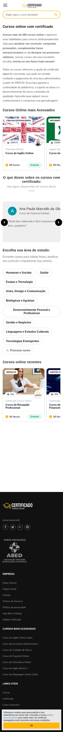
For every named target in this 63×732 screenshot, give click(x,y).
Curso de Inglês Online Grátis (18, 637)
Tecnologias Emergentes (22, 341)
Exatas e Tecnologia (19, 281)
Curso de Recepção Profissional (17, 406)
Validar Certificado (12, 619)
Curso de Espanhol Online (16, 656)
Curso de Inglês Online (19, 153)
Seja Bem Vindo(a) (12, 613)
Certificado (8, 698)
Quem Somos (10, 583)
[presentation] (4, 222)
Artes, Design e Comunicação (26, 291)
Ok (31, 725)
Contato (6, 595)
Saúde (44, 272)
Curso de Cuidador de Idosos (17, 650)
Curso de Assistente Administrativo (20, 644)
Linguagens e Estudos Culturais (27, 331)
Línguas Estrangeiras (18, 120)
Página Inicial (9, 589)
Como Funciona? (11, 705)
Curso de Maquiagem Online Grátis (20, 674)
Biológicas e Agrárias (20, 300)
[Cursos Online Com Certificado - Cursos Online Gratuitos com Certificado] (32, 7)
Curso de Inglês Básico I (15, 668)
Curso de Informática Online (17, 662)
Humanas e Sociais (18, 272)
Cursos (6, 692)
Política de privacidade (14, 607)
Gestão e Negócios (18, 322)
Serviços (11, 372)
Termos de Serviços (13, 601)
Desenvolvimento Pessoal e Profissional (31, 311)
